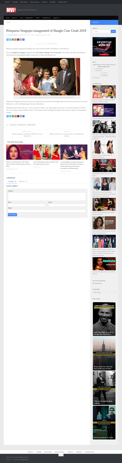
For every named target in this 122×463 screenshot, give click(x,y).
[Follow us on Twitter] (104, 22)
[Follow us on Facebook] (108, 22)
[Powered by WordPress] (12, 459)
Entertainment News (22, 124)
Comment (11, 191)
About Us (7, 2)
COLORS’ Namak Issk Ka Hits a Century (103, 118)
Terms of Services (34, 2)
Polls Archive (96, 77)
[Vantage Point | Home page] (11, 9)
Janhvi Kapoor (99, 68)
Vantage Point (12, 35)
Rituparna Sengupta (31, 124)
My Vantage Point (97, 283)
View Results (104, 75)
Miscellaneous (46, 17)
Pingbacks (22, 181)
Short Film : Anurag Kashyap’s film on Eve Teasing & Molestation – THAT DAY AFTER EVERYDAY (104, 136)
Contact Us (45, 2)
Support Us (56, 17)
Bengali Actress (13, 124)
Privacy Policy (24, 2)
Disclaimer (53, 2)
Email (50, 202)
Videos (38, 17)
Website (10, 208)
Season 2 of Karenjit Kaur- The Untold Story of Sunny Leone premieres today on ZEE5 (18, 164)
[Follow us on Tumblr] (110, 22)
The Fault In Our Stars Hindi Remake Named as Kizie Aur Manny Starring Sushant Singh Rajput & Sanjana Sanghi (104, 194)
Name (10, 202)
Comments (12, 181)
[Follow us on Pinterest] (106, 22)
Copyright (15, 2)
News (21, 17)
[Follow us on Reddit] (115, 22)
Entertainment (29, 17)
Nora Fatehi (99, 70)
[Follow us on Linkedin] (113, 22)
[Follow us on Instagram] (101, 22)
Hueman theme (25, 459)
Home (7, 17)
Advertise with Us (62, 2)
